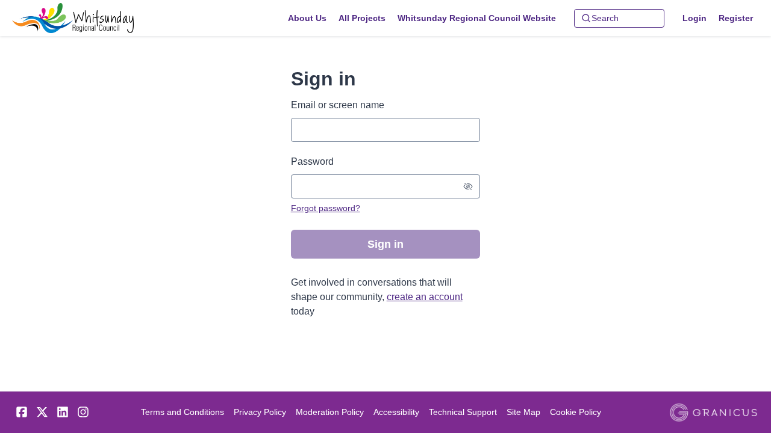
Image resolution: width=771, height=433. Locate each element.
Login (694, 18)
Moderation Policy (330, 412)
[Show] (468, 186)
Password (312, 161)
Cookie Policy (575, 412)
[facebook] (21, 412)
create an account (425, 297)
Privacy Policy (260, 412)
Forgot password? (325, 208)
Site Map (523, 412)
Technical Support (463, 412)
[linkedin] (62, 412)
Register (736, 18)
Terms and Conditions (182, 412)
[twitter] (42, 412)
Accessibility (396, 412)
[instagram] (83, 412)
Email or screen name (337, 105)
